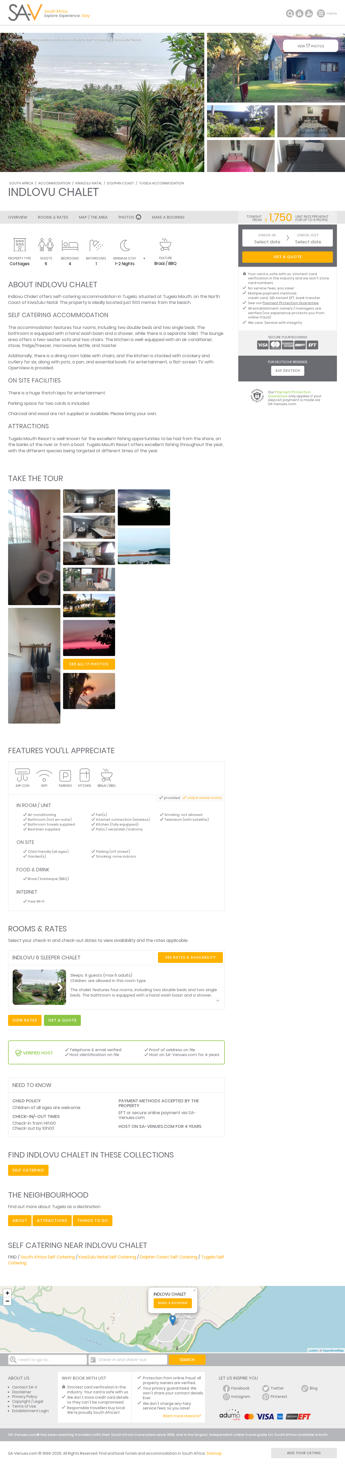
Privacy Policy (24, 1396)
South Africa (21, 183)
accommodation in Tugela (109, 296)
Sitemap (214, 1453)
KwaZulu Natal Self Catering (107, 1257)
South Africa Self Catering (47, 1257)
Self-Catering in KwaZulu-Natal (114, 39)
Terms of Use (24, 1406)
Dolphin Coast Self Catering (168, 1257)
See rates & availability (190, 957)
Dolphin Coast (120, 183)
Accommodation (54, 183)
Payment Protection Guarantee (291, 303)
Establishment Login (30, 1411)
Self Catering (28, 1170)
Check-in (267, 235)
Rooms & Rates (53, 217)
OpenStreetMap (333, 1350)
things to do (92, 1220)
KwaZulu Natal (88, 183)
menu (321, 13)
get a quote (62, 1020)
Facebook (240, 1388)
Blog (314, 1388)
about (19, 1220)
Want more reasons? (182, 1416)
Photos (126, 217)
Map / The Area (93, 217)
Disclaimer (21, 1392)
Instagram (240, 1396)
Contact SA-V (24, 1387)
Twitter (277, 1388)
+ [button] (7, 1293)
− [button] (7, 1301)
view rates (24, 1020)
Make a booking (173, 1303)
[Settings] (309, 13)
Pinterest (279, 1396)
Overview (17, 217)
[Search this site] (290, 13)
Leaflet (313, 1350)
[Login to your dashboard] (299, 13)
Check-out (308, 235)
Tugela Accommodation (161, 183)
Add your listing (304, 1453)
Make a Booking (168, 217)
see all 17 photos (89, 664)
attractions (52, 1220)
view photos (310, 45)
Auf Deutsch (287, 371)
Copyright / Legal (27, 1401)
